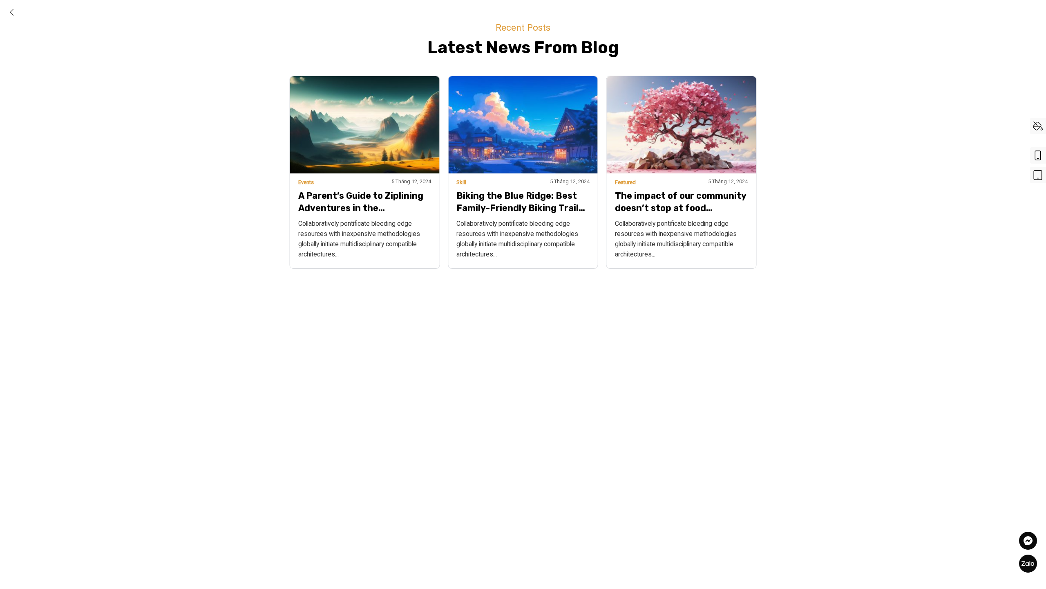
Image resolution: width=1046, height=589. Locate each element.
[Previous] (276, 156)
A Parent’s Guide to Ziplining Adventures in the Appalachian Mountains (360, 202)
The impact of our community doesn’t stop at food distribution (680, 202)
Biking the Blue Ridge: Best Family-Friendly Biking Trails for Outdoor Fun (519, 202)
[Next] (770, 156)
